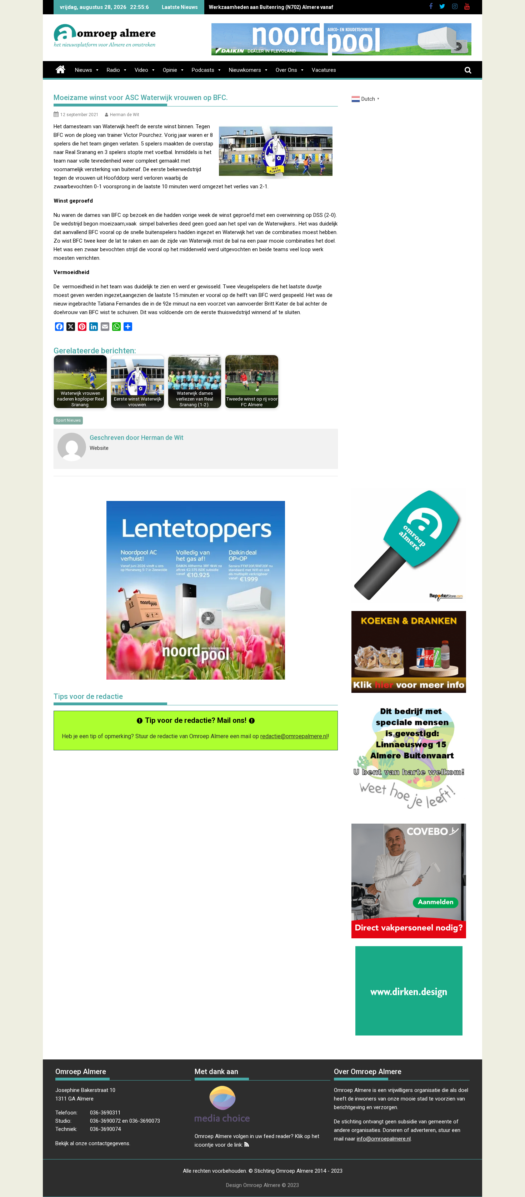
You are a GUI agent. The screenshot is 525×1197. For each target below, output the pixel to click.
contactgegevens (109, 1143)
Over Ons (286, 70)
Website (99, 448)
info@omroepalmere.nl (384, 1139)
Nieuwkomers (245, 70)
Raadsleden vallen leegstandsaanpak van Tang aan (269, 7)
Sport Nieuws (68, 420)
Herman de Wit (124, 114)
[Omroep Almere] (60, 68)
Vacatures (324, 70)
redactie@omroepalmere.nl (294, 736)
